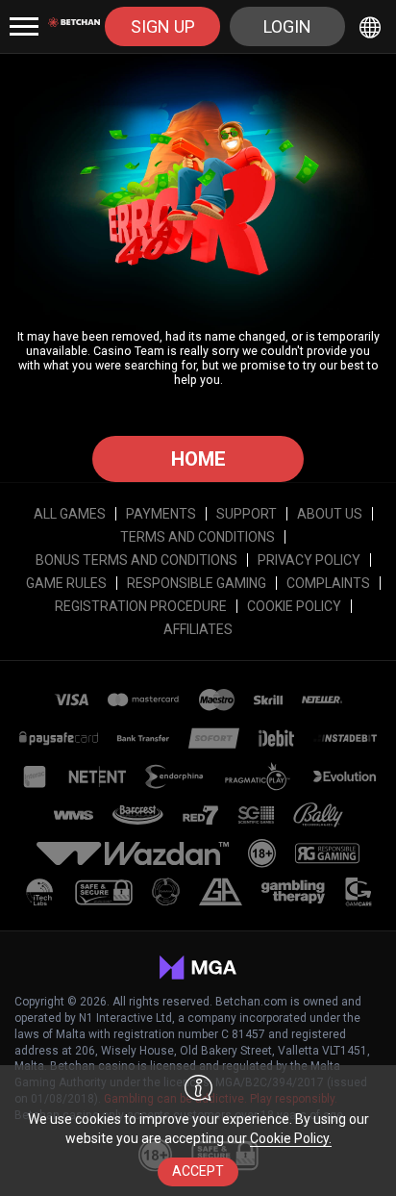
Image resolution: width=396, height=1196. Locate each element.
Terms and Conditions (197, 537)
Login (287, 26)
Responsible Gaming (196, 583)
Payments (161, 514)
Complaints (328, 583)
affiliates (198, 629)
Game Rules (66, 583)
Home (198, 459)
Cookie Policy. (291, 1138)
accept (198, 1171)
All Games (70, 514)
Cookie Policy (294, 606)
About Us (329, 514)
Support (246, 514)
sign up (163, 26)
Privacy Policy (309, 560)
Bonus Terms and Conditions (136, 560)
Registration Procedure (141, 606)
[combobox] (373, 26)
